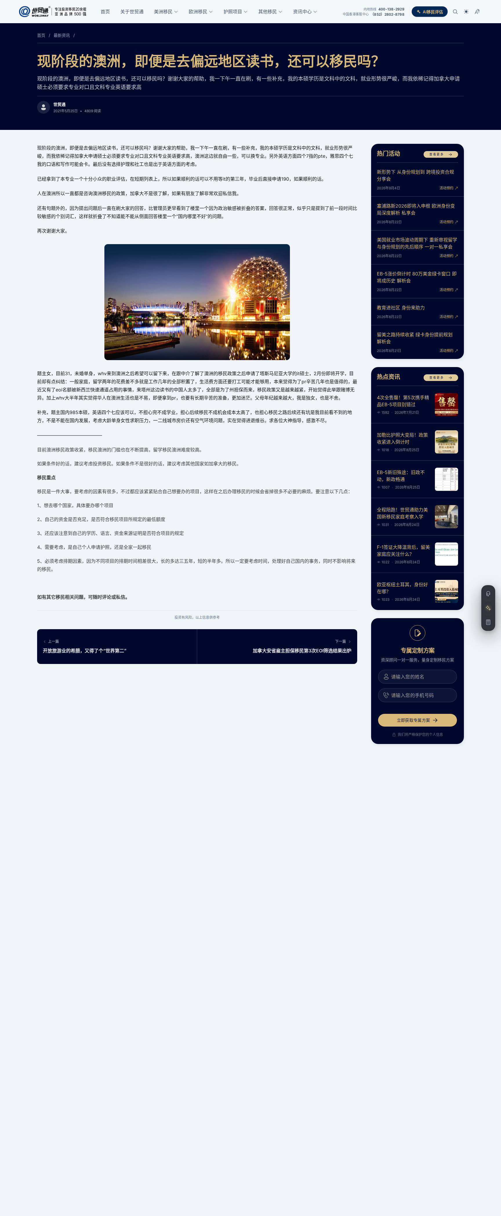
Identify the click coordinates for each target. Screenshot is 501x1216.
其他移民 (267, 11)
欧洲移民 (198, 11)
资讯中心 (302, 11)
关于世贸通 (132, 11)
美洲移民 (163, 11)
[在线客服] (488, 594)
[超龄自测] (488, 622)
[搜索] (455, 11)
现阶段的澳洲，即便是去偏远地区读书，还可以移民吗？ (211, 61)
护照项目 (233, 11)
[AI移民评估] (488, 608)
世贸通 (59, 104)
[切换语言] (477, 11)
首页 (105, 11)
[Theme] (466, 11)
